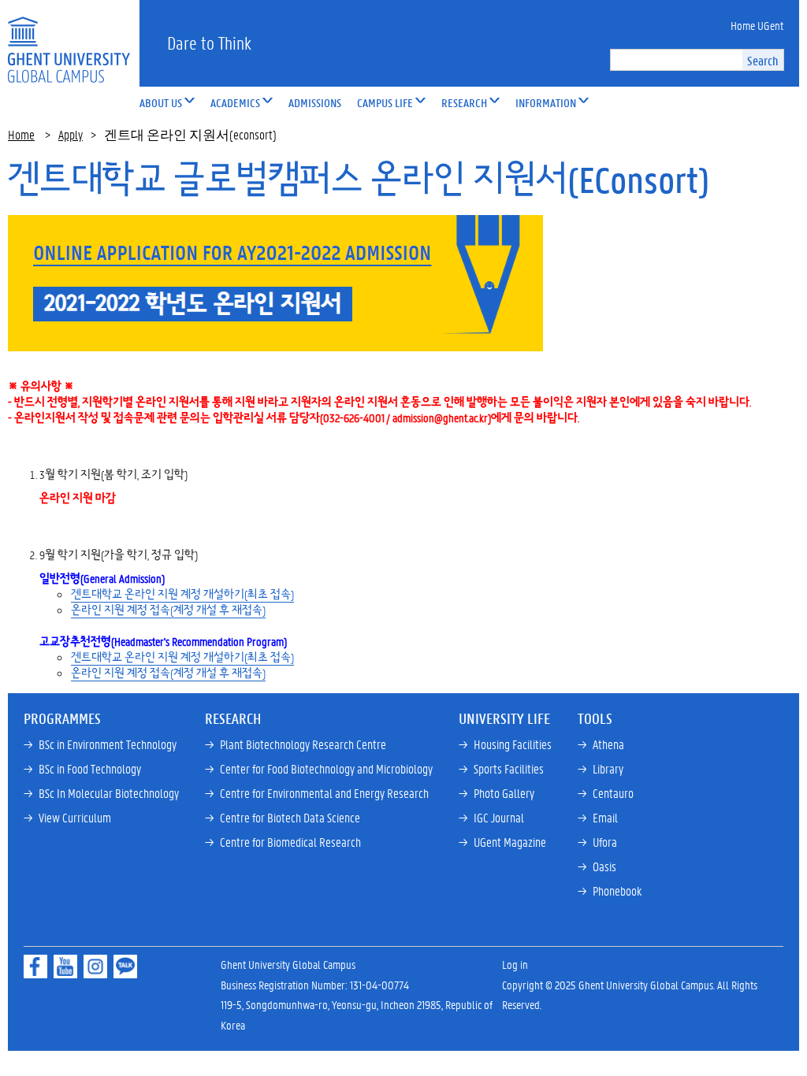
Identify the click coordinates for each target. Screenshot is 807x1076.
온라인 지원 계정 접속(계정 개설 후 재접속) (168, 610)
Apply (70, 134)
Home (21, 134)
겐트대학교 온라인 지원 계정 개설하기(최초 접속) (182, 594)
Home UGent (757, 25)
